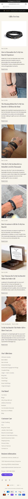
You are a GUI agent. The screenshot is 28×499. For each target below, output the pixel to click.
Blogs (2, 397)
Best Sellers (4, 360)
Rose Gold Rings (5, 383)
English (18, 485)
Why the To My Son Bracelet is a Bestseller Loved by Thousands (11, 165)
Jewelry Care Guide (6, 430)
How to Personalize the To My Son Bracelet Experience (12, 53)
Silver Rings (4, 378)
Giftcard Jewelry (6, 357)
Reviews (3, 405)
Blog (2, 413)
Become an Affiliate (6, 411)
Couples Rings (5, 370)
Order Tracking (5, 422)
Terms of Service (6, 446)
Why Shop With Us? (6, 400)
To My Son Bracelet (6, 324)
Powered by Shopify (20, 488)
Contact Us (4, 448)
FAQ (2, 425)
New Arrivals (4, 362)
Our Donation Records (7, 408)
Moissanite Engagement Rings (9, 367)
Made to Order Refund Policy (9, 435)
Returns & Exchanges (7, 433)
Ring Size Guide (5, 427)
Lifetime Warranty (6, 403)
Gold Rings (4, 381)
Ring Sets (3, 375)
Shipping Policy (5, 440)
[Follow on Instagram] (6, 480)
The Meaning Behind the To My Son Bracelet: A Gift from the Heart (12, 105)
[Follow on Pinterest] (9, 480)
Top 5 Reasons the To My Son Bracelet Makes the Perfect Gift (13, 277)
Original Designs (5, 386)
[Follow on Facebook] (2, 480)
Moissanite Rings (6, 365)
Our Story (4, 395)
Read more (4, 69)
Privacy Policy (5, 443)
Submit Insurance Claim (8, 438)
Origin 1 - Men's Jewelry (7, 373)
